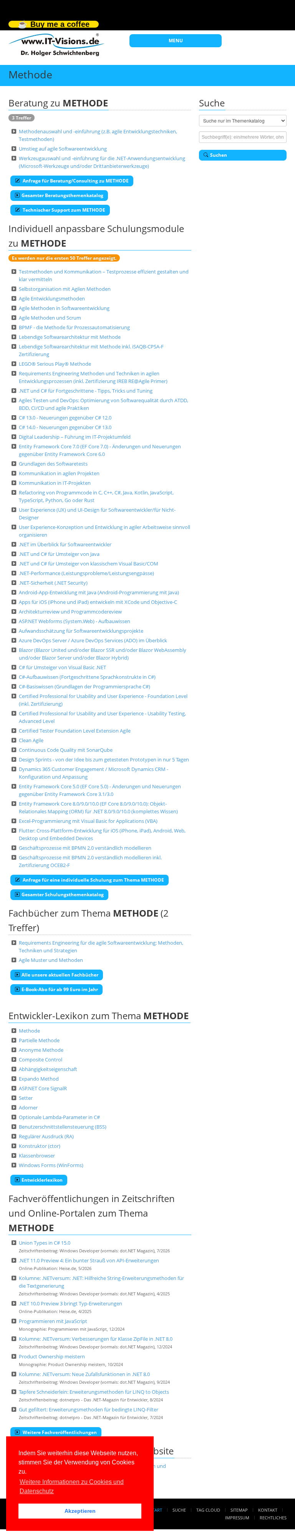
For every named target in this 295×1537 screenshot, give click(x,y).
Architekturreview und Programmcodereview (70, 611)
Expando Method (39, 1078)
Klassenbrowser (37, 1155)
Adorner (28, 1107)
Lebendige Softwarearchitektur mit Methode (70, 336)
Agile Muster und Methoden (51, 960)
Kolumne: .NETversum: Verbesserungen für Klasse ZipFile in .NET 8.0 (95, 1338)
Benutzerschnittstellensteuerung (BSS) (62, 1126)
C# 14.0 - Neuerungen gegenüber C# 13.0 (65, 427)
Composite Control (40, 1059)
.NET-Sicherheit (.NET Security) (53, 582)
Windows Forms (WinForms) (51, 1165)
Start (156, 1510)
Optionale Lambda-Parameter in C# (59, 1117)
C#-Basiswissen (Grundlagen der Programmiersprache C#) (84, 686)
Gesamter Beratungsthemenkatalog (62, 195)
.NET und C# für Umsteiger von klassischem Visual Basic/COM (88, 563)
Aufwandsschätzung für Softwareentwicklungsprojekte (81, 630)
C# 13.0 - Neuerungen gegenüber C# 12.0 (65, 417)
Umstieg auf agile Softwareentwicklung (63, 148)
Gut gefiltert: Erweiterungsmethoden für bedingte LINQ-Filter (88, 1409)
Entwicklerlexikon (42, 1180)
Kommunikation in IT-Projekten (55, 482)
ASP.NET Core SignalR (43, 1088)
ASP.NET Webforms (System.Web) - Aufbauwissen (74, 621)
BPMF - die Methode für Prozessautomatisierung (74, 327)
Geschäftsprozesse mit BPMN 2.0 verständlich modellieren (85, 847)
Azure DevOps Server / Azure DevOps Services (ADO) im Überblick (93, 640)
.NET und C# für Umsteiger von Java (59, 553)
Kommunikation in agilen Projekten (59, 473)
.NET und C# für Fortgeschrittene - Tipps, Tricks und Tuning (85, 390)
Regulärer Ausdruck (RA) (46, 1136)
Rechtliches (273, 1517)
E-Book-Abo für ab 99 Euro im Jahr (60, 989)
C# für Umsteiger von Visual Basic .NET (62, 667)
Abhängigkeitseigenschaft (48, 1069)
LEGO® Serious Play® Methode (55, 363)
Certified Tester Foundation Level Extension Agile (75, 730)
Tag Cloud (208, 1510)
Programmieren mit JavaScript (53, 1321)
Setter (26, 1097)
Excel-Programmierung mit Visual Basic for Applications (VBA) (88, 820)
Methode (29, 1030)
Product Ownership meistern (52, 1356)
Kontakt (267, 1510)
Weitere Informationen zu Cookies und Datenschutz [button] (72, 1486)
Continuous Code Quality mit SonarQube (66, 749)
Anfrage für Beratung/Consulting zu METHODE (75, 180)
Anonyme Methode (41, 1049)
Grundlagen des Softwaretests (53, 463)
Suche (179, 1510)
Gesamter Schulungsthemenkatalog (63, 894)
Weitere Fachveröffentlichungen (59, 1432)
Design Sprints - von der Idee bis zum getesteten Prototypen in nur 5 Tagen (104, 759)
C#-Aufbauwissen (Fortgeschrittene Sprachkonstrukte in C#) (87, 676)
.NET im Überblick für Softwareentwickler (65, 544)
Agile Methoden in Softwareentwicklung (64, 308)
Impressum (237, 1517)
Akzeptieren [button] (80, 1511)
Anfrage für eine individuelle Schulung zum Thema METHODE (93, 880)
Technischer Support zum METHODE (63, 210)
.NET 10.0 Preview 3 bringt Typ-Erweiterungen (70, 1303)
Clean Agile (31, 740)
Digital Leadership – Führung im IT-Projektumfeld (75, 436)
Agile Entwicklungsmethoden (52, 298)
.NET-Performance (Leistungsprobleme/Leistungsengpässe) (86, 573)
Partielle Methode (39, 1040)
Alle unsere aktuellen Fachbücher (60, 975)
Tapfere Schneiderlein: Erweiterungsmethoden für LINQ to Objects (94, 1391)
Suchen (218, 155)
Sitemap (239, 1510)
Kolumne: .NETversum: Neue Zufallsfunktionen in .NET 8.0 (84, 1374)
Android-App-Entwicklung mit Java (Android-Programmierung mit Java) (99, 592)
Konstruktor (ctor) (39, 1145)
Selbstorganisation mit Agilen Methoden (65, 288)
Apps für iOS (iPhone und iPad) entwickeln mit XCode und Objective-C (98, 602)
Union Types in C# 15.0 (44, 1242)
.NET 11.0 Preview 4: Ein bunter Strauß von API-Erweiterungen (89, 1260)
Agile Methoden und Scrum (50, 317)
